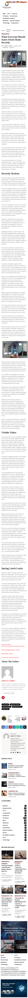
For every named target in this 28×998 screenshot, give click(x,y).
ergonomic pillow (6, 644)
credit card (5, 704)
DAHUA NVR (18, 971)
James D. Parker (8, 46)
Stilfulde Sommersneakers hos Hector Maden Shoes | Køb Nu (7, 867)
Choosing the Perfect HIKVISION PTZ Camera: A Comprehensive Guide (20, 903)
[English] (14, 2)
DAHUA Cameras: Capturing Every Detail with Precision (20, 869)
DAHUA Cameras (10, 971)
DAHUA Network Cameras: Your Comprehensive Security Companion (17, 785)
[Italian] (20, 2)
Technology (6, 23)
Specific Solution (15, 20)
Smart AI (14, 13)
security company (15, 704)
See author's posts (9, 693)
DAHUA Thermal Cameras (15, 973)
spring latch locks (17, 706)
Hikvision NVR (9, 969)
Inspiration (14, 815)
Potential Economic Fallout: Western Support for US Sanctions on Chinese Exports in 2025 (17, 768)
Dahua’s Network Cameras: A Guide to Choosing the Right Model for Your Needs (16, 794)
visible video (6, 709)
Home (3, 30)
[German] (18, 2)
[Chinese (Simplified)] (10, 2)
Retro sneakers (10, 975)
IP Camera (6, 16)
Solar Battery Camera (7, 653)
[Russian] (24, 2)
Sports (14, 832)
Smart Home (13, 16)
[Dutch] (12, 2)
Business (14, 806)
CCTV (8, 13)
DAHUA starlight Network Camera (11, 650)
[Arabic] (8, 2)
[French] (16, 2)
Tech (14, 837)
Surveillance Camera (9, 18)
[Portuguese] (22, 2)
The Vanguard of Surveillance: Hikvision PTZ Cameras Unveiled (7, 902)
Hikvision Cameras (6, 968)
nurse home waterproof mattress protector (13, 646)
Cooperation (15, 23)
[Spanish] (26, 2)
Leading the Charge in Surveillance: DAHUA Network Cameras (17, 776)
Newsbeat (6, 20)
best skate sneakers (19, 975)
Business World (9, 30)
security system (6, 706)
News (4, 13)
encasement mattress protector (10, 657)
